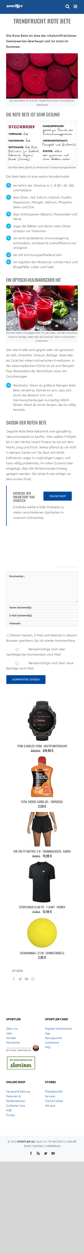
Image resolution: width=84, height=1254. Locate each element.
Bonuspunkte (53, 1038)
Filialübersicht (53, 1091)
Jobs (9, 1033)
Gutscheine (52, 1042)
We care (50, 1105)
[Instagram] (32, 979)
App (47, 1033)
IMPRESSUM (53, 1146)
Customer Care (15, 1105)
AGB (9, 1110)
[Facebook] (13, 979)
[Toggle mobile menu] (76, 6)
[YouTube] (26, 979)
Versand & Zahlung (18, 1091)
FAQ (48, 1047)
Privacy (10, 1115)
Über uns (12, 1028)
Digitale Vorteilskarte (58, 1028)
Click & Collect (54, 1101)
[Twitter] (20, 979)
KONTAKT (38, 1146)
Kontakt (11, 1038)
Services (50, 1096)
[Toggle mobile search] (67, 6)
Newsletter (13, 1042)
